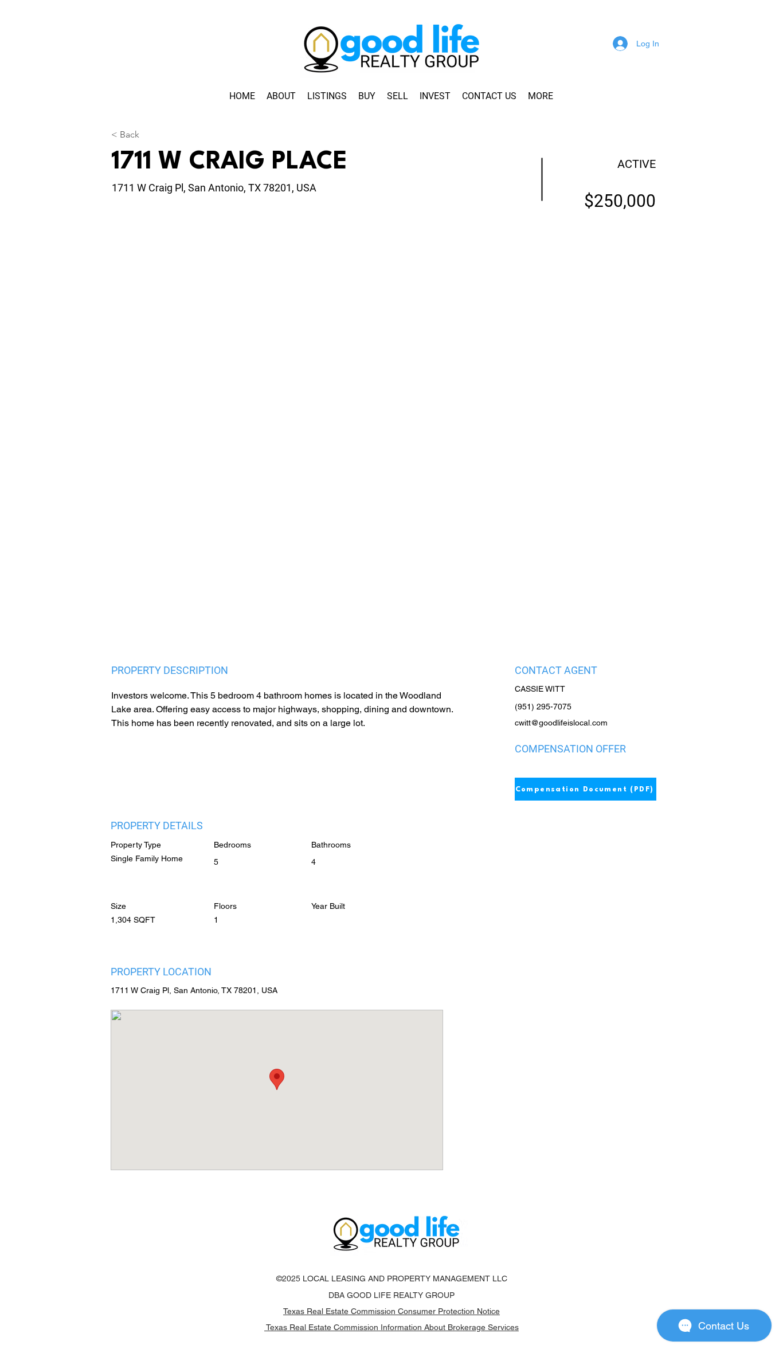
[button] (540, 96)
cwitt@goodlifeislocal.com (561, 722)
